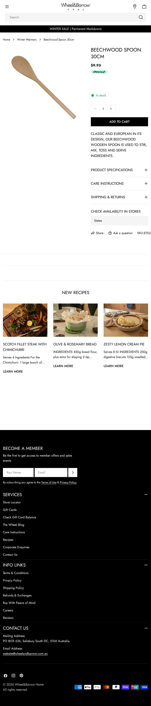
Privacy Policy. (68, 482)
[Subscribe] (72, 472)
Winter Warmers (27, 40)
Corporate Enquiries (16, 547)
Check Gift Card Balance (19, 517)
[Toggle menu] (7, 6)
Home (6, 40)
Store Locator (12, 502)
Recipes (8, 539)
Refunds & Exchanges (17, 595)
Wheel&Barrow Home (29, 684)
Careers (8, 610)
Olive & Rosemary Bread (75, 344)
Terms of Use (48, 482)
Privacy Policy (12, 580)
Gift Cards (10, 510)
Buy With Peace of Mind (19, 603)
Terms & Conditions (15, 573)
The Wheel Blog (13, 524)
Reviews (8, 618)
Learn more (13, 371)
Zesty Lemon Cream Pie (124, 344)
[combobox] (75, 17)
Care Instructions (14, 532)
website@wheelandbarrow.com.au (25, 653)
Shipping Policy (13, 588)
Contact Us (10, 554)
